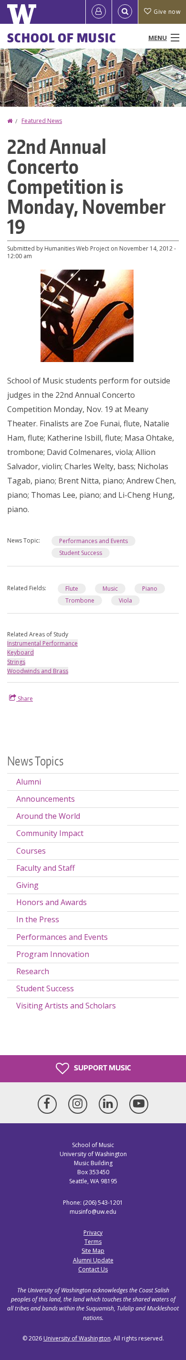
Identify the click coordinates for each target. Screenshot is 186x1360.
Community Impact (49, 833)
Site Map (93, 1251)
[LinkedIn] (110, 1104)
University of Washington (77, 1338)
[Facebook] (49, 1104)
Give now (167, 12)
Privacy (93, 1233)
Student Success (80, 553)
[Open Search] (125, 12)
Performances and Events (93, 541)
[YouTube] (138, 1104)
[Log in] (99, 12)
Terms (93, 1242)
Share (24, 699)
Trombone (79, 600)
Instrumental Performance (42, 643)
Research (32, 971)
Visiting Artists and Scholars (66, 1005)
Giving (27, 885)
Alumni (28, 781)
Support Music (101, 1067)
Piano (149, 588)
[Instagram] (79, 1104)
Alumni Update (93, 1260)
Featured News (41, 121)
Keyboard (20, 652)
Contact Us (93, 1269)
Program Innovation (52, 954)
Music (110, 588)
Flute (71, 588)
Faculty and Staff (45, 868)
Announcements (45, 799)
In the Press (37, 919)
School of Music (61, 37)
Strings (16, 662)
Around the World (48, 816)
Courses (31, 851)
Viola (125, 600)
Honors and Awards (51, 902)
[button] (87, 315)
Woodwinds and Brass (37, 671)
